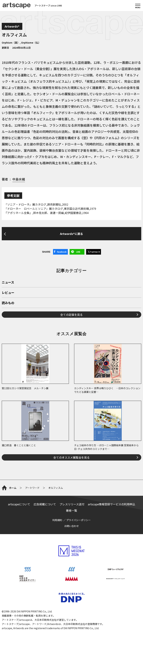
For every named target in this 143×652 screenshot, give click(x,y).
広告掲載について (45, 504)
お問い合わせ (71, 526)
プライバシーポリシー (78, 520)
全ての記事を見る (71, 314)
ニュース (8, 282)
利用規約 (57, 520)
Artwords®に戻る (71, 234)
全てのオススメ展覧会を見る (71, 457)
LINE (78, 251)
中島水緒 (18, 179)
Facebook (62, 251)
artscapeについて (19, 504)
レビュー (8, 293)
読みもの (8, 303)
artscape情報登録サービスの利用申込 (111, 504)
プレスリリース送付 (71, 504)
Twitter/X (95, 251)
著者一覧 (71, 510)
